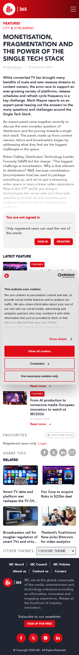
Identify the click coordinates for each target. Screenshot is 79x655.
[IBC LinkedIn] (58, 637)
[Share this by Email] (72, 452)
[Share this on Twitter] (54, 452)
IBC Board (16, 564)
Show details (58, 339)
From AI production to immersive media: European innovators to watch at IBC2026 (52, 407)
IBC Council (38, 564)
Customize (37, 363)
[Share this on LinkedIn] (63, 452)
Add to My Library (62, 435)
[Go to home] (15, 9)
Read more (38, 386)
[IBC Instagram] (45, 637)
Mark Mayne (14, 67)
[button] (72, 9)
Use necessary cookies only (39, 376)
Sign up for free (39, 624)
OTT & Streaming (18, 28)
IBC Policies (61, 564)
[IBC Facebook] (21, 637)
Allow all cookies (39, 351)
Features (11, 23)
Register (63, 241)
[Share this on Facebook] (44, 452)
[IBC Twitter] (33, 637)
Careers (60, 571)
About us (19, 571)
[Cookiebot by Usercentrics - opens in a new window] (58, 275)
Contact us (40, 571)
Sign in (43, 241)
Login (42, 443)
